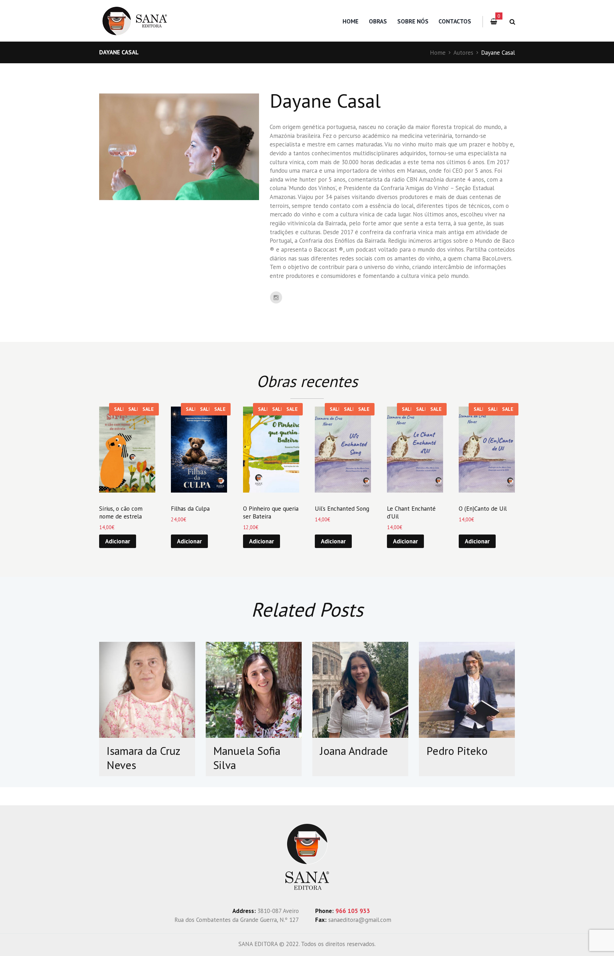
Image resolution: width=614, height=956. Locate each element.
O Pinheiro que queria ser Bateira (270, 512)
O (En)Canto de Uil (483, 508)
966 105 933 (352, 911)
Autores (463, 53)
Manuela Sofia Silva (246, 758)
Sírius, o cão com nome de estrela (120, 512)
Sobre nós (413, 21)
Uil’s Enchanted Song (342, 508)
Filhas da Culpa (190, 508)
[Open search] (511, 22)
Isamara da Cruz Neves (143, 758)
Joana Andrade (354, 750)
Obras (378, 21)
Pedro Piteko (457, 750)
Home (351, 21)
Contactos (454, 21)
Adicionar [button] (117, 541)
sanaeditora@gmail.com (359, 920)
